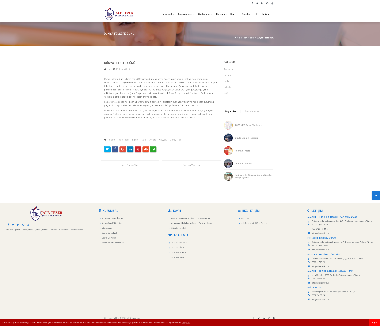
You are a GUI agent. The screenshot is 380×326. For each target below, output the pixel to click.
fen (180, 139)
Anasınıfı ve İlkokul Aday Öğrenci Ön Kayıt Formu (191, 223)
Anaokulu (228, 69)
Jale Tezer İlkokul (178, 247)
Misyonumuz (107, 228)
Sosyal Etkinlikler (109, 238)
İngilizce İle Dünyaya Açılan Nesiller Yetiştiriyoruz (254, 176)
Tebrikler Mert (242, 150)
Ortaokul (228, 87)
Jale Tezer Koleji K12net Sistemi (254, 223)
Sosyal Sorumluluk (109, 233)
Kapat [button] (374, 322)
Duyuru (227, 75)
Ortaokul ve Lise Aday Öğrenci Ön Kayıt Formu (190, 218)
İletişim (265, 14)
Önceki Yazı (132, 165)
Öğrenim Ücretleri (178, 228)
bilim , (173, 139)
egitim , (135, 139)
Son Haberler (252, 111)
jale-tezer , (124, 139)
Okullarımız (204, 14)
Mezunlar (245, 218)
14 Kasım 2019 (123, 69)
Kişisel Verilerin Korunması (113, 243)
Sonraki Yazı (189, 165)
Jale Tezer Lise (177, 257)
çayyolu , (163, 139)
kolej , (144, 139)
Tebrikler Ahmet (243, 163)
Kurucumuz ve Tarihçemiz (112, 218)
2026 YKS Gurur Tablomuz (248, 125)
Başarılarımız (185, 14)
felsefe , (112, 139)
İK (257, 14)
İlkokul (227, 81)
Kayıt (233, 14)
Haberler (243, 38)
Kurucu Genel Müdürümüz (113, 223)
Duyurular (230, 111)
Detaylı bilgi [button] (186, 322)
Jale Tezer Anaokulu (179, 242)
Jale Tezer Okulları (133, 318)
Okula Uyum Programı (246, 138)
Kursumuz (221, 14)
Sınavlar (246, 14)
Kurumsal (167, 14)
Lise (252, 38)
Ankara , (153, 139)
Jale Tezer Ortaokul (179, 252)
